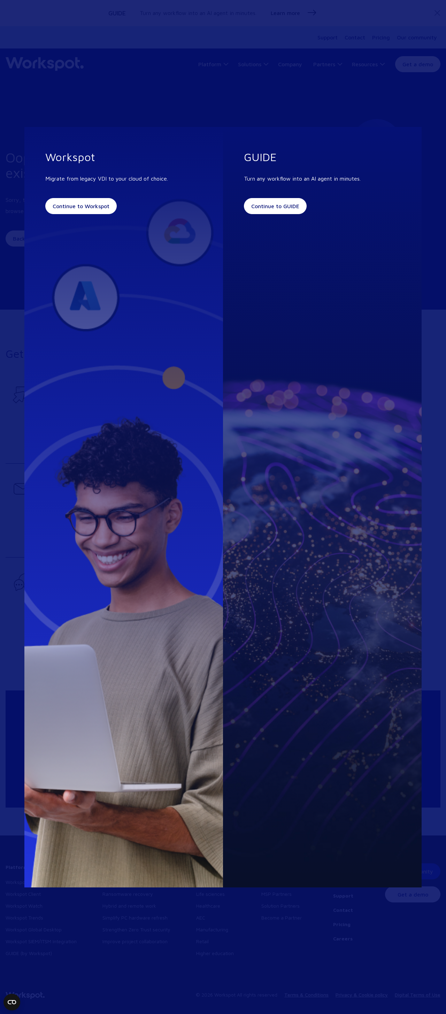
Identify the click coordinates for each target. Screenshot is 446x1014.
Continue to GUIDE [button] (275, 206)
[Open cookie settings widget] (11, 1002)
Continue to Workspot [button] (81, 206)
